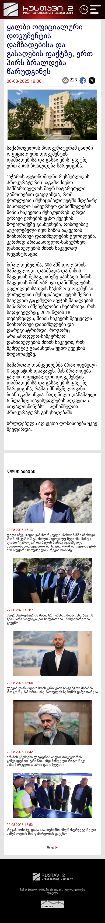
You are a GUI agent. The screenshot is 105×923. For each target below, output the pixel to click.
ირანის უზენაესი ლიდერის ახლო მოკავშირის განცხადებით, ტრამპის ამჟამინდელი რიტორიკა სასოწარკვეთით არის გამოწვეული (46, 761)
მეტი (51, 847)
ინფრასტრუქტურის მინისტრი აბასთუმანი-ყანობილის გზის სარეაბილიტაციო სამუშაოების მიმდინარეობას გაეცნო (50, 619)
